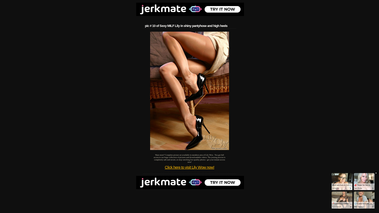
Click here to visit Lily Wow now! (189, 167)
